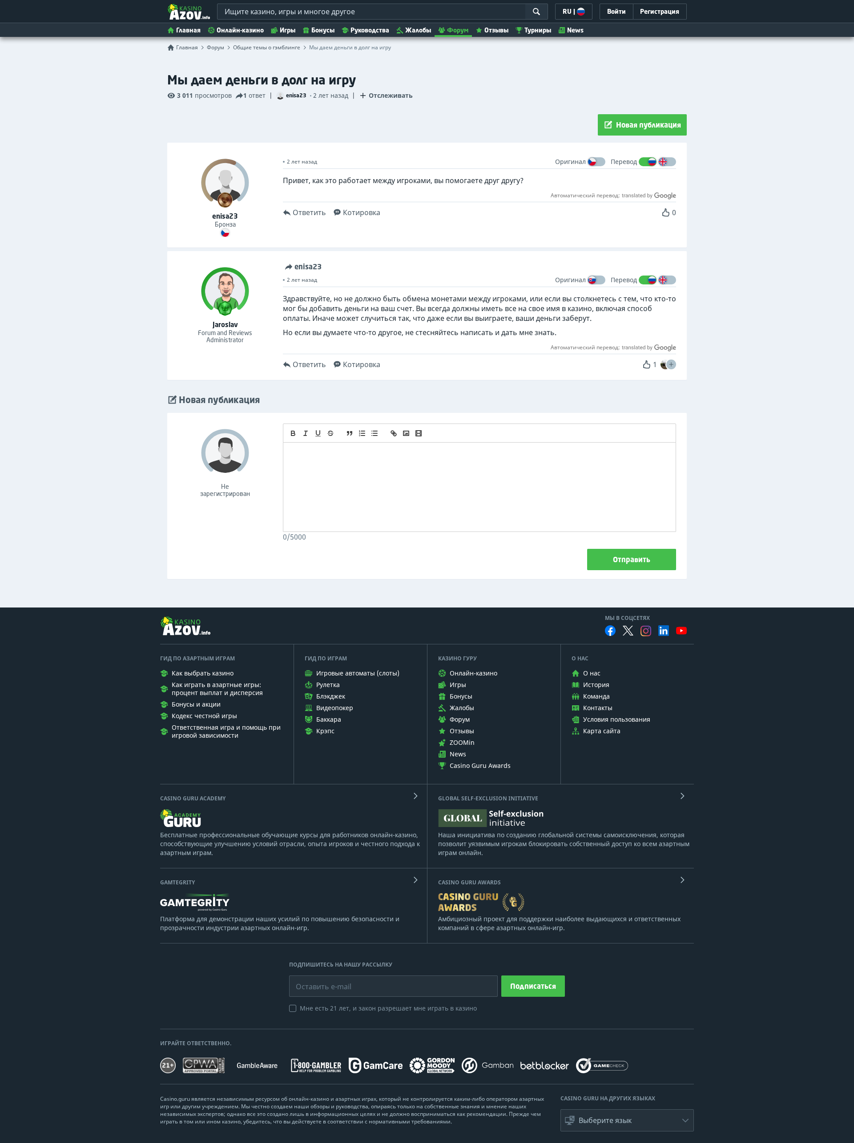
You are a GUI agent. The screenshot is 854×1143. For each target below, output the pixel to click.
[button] (671, 364)
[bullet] (374, 433)
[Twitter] (628, 630)
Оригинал (570, 161)
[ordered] (362, 433)
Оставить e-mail (316, 980)
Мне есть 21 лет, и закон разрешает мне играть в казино (388, 1008)
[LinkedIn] (663, 630)
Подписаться (533, 986)
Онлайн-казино (240, 30)
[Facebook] (610, 630)
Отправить (631, 559)
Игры (287, 30)
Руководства (369, 30)
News (575, 30)
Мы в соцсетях (627, 618)
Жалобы (418, 30)
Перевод (624, 161)
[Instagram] (645, 630)
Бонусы (322, 30)
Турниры (537, 30)
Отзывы (496, 30)
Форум (457, 30)
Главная (188, 30)
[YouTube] (681, 630)
